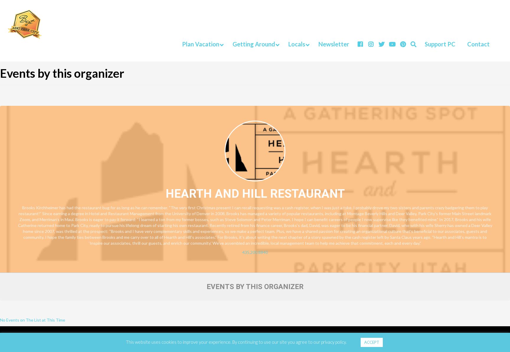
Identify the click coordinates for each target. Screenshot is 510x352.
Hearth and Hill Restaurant (255, 194)
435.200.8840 (255, 252)
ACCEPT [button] (371, 342)
